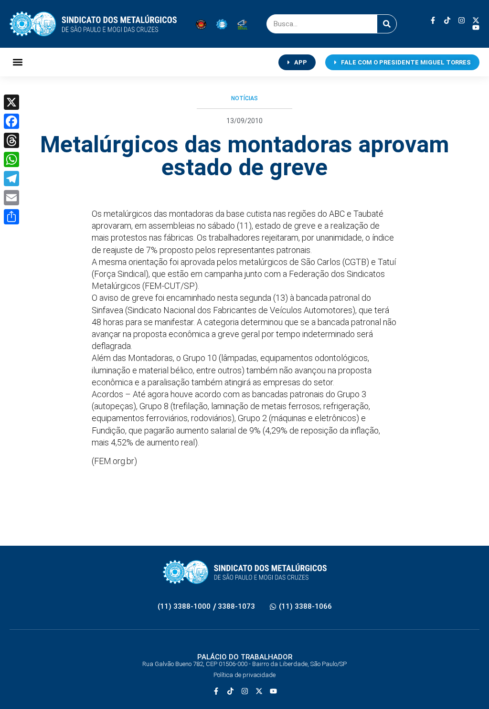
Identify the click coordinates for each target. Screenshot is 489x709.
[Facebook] (11, 121)
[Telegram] (11, 178)
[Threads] (11, 140)
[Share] (11, 216)
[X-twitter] (475, 20)
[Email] (11, 197)
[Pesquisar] (386, 24)
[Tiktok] (447, 20)
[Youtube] (475, 27)
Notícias (244, 98)
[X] (11, 102)
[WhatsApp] (11, 159)
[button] (17, 62)
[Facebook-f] (432, 20)
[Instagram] (461, 20)
